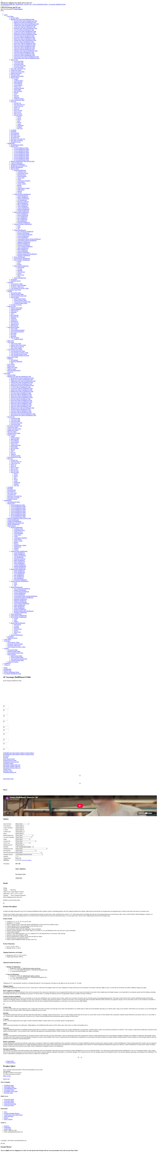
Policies (6, 1118)
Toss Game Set (15, 322)
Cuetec (19, 124)
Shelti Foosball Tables (20, 298)
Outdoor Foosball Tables (17, 294)
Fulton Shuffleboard (22, 213)
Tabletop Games (11, 369)
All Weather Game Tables (11, 1091)
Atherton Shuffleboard (23, 198)
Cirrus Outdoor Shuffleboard (24, 246)
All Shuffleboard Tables (17, 145)
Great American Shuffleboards (22, 258)
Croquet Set (14, 319)
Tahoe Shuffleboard (22, 206)
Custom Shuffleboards (16, 163)
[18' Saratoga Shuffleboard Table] (12, 680)
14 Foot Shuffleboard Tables (21, 154)
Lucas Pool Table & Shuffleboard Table (24, 37)
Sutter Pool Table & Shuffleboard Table (24, 46)
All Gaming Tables (9, 1090)
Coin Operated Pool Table (17, 100)
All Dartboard (14, 360)
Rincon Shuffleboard (22, 204)
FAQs (5, 1112)
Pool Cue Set (17, 112)
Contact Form (7, 1129)
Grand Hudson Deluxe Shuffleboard (26, 240)
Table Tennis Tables (16, 343)
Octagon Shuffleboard (23, 236)
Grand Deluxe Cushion (23, 188)
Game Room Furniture (13, 327)
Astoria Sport (20, 177)
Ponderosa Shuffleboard (23, 245)
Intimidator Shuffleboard (23, 242)
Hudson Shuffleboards (20, 230)
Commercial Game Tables (14, 290)
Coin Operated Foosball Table (18, 295)
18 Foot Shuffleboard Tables (21, 157)
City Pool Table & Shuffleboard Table (24, 30)
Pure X (19, 119)
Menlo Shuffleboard (22, 203)
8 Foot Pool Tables (9, 1102)
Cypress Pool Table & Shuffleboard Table (25, 31)
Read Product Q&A (8, 778)
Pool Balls (13, 131)
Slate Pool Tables (15, 74)
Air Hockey (10, 282)
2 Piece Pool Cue (18, 106)
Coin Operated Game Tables (14, 349)
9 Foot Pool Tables (9, 1105)
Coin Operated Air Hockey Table (19, 352)
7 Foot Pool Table (18, 62)
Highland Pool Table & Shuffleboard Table (25, 34)
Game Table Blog (8, 1116)
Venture (16, 79)
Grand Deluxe (21, 182)
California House (18, 80)
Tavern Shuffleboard (22, 237)
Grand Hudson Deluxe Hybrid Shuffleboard (29, 239)
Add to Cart (19, 878)
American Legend (19, 98)
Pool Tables (10, 16)
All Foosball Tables (16, 292)
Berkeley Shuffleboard (23, 233)
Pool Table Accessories (17, 140)
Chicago (19, 192)
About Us (6, 1126)
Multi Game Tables (12, 367)
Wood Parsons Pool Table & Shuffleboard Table (26, 58)
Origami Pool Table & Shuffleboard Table (25, 40)
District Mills (17, 89)
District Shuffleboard (22, 197)
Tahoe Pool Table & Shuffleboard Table (24, 47)
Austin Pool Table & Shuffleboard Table (24, 27)
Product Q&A (10, 1061)
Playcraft (16, 95)
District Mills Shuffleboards (21, 266)
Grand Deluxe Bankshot (23, 180)
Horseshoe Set (14, 316)
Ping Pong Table (8, 1093)
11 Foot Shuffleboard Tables (21, 151)
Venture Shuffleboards (20, 170)
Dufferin (19, 127)
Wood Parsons (21, 272)
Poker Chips (10, 340)
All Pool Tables (15, 18)
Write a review (7, 1076)
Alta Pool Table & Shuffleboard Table (24, 52)
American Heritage (19, 88)
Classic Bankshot (21, 176)
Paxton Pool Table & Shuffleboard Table (24, 43)
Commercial (7, 663)
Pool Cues (13, 101)
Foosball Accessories (16, 304)
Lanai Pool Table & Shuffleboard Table (24, 53)
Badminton (13, 312)
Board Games (11, 364)
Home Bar (13, 336)
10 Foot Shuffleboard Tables (21, 149)
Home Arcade (11, 366)
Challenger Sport (21, 171)
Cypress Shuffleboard (23, 207)
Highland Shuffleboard (23, 209)
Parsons (19, 264)
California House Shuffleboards (22, 194)
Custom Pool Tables (16, 70)
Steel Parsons (20, 267)
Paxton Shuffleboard (22, 215)
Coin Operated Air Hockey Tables (20, 288)
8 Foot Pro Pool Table (20, 65)
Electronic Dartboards (16, 361)
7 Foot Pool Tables (9, 1101)
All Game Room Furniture (18, 330)
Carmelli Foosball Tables (20, 303)
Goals (12, 313)
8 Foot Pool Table (18, 64)
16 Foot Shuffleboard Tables (21, 155)
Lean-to (19, 273)
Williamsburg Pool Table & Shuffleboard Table (26, 24)
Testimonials (7, 1127)
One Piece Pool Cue (19, 104)
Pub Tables (13, 333)
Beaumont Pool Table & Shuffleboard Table (25, 28)
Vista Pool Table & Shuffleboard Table (24, 49)
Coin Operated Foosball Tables (19, 354)
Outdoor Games (11, 306)
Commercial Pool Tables (17, 76)
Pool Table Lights (15, 136)
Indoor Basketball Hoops (13, 370)
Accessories (14, 279)
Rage (18, 121)
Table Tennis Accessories (17, 346)
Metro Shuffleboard (22, 249)
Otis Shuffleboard (22, 221)
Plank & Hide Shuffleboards (21, 212)
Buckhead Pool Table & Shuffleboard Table (25, 21)
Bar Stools (13, 334)
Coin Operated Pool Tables (18, 351)
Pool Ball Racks (15, 133)
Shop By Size (14, 59)
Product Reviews (11, 1062)
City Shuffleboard (22, 200)
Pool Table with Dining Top (18, 68)
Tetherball (13, 318)
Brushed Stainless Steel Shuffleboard (27, 254)
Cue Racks (13, 130)
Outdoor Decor (15, 324)
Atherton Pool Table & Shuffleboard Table (25, 25)
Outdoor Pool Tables (16, 73)
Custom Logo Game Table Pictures (13, 1115)
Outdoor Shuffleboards (17, 167)
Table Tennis (10, 342)
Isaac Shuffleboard (22, 218)
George (19, 261)
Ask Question (6, 1071)
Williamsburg (20, 189)
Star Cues (19, 128)
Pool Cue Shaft (18, 110)
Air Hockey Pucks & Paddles (18, 285)
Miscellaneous (14, 325)
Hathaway (16, 97)
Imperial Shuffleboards (20, 278)
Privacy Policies (8, 1119)
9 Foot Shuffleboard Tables (21, 148)
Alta (18, 228)
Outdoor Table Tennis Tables (18, 345)
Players (19, 122)
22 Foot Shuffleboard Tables (21, 160)
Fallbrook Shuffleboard (23, 243)
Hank (18, 263)
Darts (12, 363)
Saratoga (19, 191)
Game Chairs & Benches (17, 331)
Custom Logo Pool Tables (17, 71)
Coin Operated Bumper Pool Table (20, 355)
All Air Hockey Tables (17, 284)
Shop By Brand (15, 77)
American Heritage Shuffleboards (23, 224)
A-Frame (19, 269)
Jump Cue (16, 109)
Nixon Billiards (18, 83)
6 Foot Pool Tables (9, 1099)
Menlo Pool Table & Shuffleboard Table (24, 39)
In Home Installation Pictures (11, 1113)
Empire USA (17, 86)
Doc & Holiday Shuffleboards (22, 260)
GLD (15, 94)
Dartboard (10, 358)
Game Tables (14, 328)
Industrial (19, 270)
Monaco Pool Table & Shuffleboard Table (25, 22)
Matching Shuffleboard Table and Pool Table (22, 161)
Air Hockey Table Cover (17, 287)
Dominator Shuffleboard (23, 255)
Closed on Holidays (18, 9)
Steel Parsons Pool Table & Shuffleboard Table (26, 56)
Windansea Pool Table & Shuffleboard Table (26, 50)
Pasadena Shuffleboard (23, 252)
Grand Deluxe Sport (22, 173)
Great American (18, 85)
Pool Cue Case (18, 113)
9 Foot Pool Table (18, 67)
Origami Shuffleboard (23, 210)
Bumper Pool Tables (12, 357)
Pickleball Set (14, 321)
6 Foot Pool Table (18, 61)
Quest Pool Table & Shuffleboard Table (24, 55)
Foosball (9, 291)
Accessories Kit (15, 137)
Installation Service (16, 142)
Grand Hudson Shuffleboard (24, 234)
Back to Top (6, 1079)
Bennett (19, 185)
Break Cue (17, 107)
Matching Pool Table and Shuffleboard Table (22, 19)
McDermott (20, 125)
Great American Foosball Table (22, 301)
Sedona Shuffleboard (22, 248)
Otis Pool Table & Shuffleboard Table (24, 41)
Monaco (19, 186)
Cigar (18, 276)
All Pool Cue (17, 103)
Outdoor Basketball (16, 309)
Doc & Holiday (18, 91)
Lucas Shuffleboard (22, 216)
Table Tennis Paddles (16, 348)
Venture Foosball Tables (20, 300)
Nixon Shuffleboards (19, 257)
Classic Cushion (21, 183)
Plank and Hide (18, 82)
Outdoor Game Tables (16, 307)
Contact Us (10, 372)
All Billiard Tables (9, 1085)
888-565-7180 (16, 7)
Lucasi (19, 118)
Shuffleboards (11, 143)
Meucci (19, 116)
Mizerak (16, 92)
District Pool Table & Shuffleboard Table (25, 33)
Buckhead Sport (21, 174)
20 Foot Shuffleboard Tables (21, 158)
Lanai (18, 225)
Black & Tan (20, 275)
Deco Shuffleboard (22, 219)
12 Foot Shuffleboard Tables (21, 152)
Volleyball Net (14, 310)
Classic (19, 179)
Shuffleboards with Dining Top (19, 166)
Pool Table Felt (15, 134)
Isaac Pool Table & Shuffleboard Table (24, 36)
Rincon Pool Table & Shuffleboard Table (25, 44)
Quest (18, 227)
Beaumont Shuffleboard (23, 222)
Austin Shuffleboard (22, 195)
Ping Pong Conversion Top (18, 139)
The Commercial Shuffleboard (25, 231)
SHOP (6, 15)
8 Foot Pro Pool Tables (10, 1104)
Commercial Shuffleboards (18, 164)
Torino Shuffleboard (22, 251)
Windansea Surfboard (23, 201)
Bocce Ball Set (14, 315)
